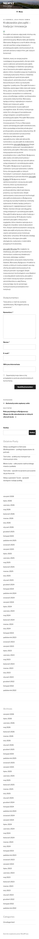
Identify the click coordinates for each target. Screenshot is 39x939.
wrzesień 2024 (9, 598)
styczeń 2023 (8, 677)
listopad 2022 (8, 686)
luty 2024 (7, 629)
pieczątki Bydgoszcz (21, 144)
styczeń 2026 (8, 527)
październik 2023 (9, 637)
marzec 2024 (8, 624)
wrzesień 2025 (9, 545)
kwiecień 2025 (9, 567)
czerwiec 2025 (9, 558)
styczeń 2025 (8, 580)
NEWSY (8, 3)
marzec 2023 (8, 668)
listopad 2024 (8, 589)
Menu (21, 12)
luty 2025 (7, 576)
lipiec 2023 (7, 651)
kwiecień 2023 (9, 664)
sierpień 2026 (8, 496)
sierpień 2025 (8, 549)
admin (27, 19)
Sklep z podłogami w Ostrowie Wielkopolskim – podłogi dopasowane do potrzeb (18, 449)
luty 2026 (7, 523)
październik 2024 (9, 593)
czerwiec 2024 (9, 611)
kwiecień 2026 (9, 514)
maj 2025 (7, 562)
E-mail (6, 353)
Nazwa (6, 342)
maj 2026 (7, 510)
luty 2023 (7, 673)
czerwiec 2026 (9, 505)
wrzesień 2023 (9, 642)
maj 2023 (7, 660)
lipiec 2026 (7, 501)
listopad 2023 (8, 633)
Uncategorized (9, 922)
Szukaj (6, 428)
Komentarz (8, 312)
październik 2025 (9, 540)
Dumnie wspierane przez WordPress (15, 934)
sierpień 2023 (8, 646)
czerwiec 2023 (9, 655)
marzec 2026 (8, 518)
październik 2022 (9, 690)
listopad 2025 (8, 536)
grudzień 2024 (8, 585)
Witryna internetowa (11, 364)
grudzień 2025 (8, 532)
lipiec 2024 (7, 607)
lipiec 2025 (7, 554)
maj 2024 (7, 615)
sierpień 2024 (8, 602)
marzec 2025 (8, 571)
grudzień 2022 (8, 681)
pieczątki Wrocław (10, 249)
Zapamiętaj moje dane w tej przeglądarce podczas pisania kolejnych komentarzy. (18, 378)
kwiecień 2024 (9, 620)
